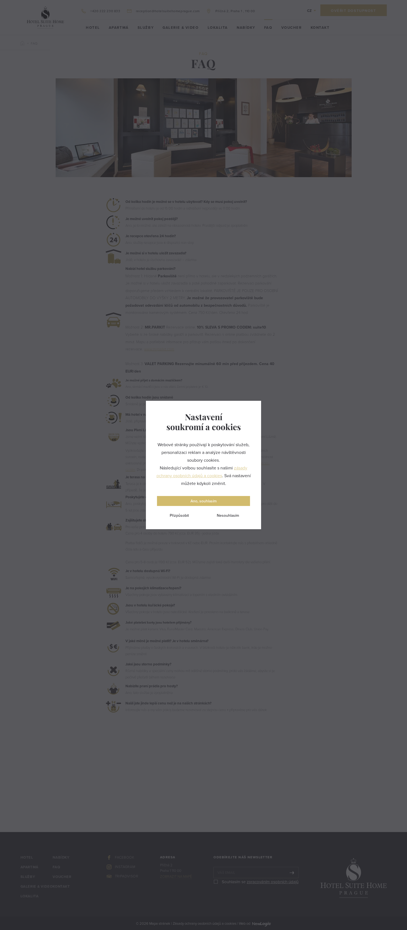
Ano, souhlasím (203, 501)
